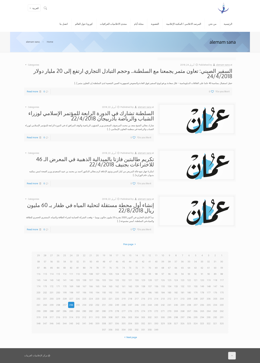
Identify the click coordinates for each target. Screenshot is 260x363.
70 (149, 267)
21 (90, 255)
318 (45, 317)
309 (104, 317)
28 (45, 255)
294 (202, 317)
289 (45, 311)
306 (123, 317)
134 (110, 280)
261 (38, 305)
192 (110, 292)
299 (169, 317)
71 (143, 267)
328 (169, 323)
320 (222, 323)
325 (189, 323)
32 (208, 261)
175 (222, 292)
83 (64, 267)
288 (51, 311)
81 (77, 267)
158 (143, 286)
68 (162, 267)
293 (208, 317)
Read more (32, 91)
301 (156, 317)
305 (130, 317)
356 (110, 329)
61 (208, 267)
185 (156, 292)
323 (202, 323)
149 (202, 286)
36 (182, 261)
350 (150, 329)
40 (156, 261)
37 (176, 261)
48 (104, 261)
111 (71, 274)
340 (91, 323)
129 (143, 280)
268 (182, 311)
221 (110, 298)
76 (110, 267)
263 (215, 311)
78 (97, 267)
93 (189, 274)
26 (58, 255)
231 (45, 298)
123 (182, 280)
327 (176, 323)
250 (110, 305)
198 (71, 292)
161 (123, 286)
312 (84, 317)
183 (169, 292)
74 (123, 267)
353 (130, 329)
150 (195, 286)
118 (215, 280)
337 (110, 323)
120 (202, 280)
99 (149, 274)
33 (202, 261)
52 (77, 261)
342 (78, 323)
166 (91, 286)
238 (189, 305)
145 (38, 280)
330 (156, 323)
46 (117, 261)
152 (182, 286)
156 (156, 286)
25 (64, 255)
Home (50, 41)
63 (195, 267)
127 (156, 280)
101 (136, 274)
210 (182, 298)
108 (91, 274)
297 (182, 317)
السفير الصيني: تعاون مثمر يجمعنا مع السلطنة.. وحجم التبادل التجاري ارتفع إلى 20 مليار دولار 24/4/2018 (132, 73)
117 (222, 280)
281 (97, 311)
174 (38, 286)
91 (202, 274)
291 (222, 317)
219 (123, 298)
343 (71, 323)
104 (117, 274)
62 (202, 267)
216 (143, 298)
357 (104, 329)
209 (189, 298)
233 (222, 305)
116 (38, 274)
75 (117, 267)
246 (136, 305)
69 (156, 267)
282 (91, 311)
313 (78, 317)
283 (84, 311)
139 (78, 280)
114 (51, 274)
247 (130, 305)
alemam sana (223, 64)
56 (51, 261)
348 (38, 323)
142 (58, 280)
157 (150, 286)
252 (97, 305)
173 (45, 286)
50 (90, 261)
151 (189, 286)
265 (202, 311)
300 (163, 317)
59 (221, 267)
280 (104, 311)
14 (136, 255)
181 (182, 292)
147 (215, 286)
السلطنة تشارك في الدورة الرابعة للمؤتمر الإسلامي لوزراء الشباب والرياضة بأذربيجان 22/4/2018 (91, 116)
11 (156, 255)
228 (65, 298)
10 (162, 255)
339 (97, 323)
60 (215, 267)
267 (189, 311)
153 (176, 286)
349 (156, 329)
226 (78, 298)
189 (130, 292)
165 (97, 286)
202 (45, 292)
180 (189, 292)
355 (117, 329)
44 (130, 261)
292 (215, 317)
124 (176, 280)
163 (110, 286)
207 (202, 298)
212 (169, 298)
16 (123, 255)
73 (130, 267)
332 (143, 323)
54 (64, 261)
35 (189, 261)
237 (195, 305)
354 (123, 329)
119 (208, 280)
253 (91, 305)
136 (97, 280)
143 (51, 280)
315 (65, 317)
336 (117, 323)
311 (91, 317)
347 (45, 323)
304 (136, 317)
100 (143, 274)
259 (51, 305)
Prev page (128, 244)
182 (176, 292)
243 (156, 305)
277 (123, 311)
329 (163, 323)
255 (78, 305)
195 (91, 292)
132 (123, 280)
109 (84, 274)
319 (38, 317)
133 (117, 280)
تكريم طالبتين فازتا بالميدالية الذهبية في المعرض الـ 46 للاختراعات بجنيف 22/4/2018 (95, 162)
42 (143, 261)
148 (208, 286)
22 (84, 255)
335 (123, 323)
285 (71, 311)
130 (136, 280)
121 (195, 280)
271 (163, 311)
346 (51, 323)
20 (97, 255)
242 (163, 305)
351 (143, 329)
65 (182, 267)
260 (45, 305)
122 (189, 280)
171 (58, 286)
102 (130, 274)
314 (71, 317)
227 (71, 298)
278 (117, 311)
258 (58, 305)
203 (38, 292)
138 (84, 280)
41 (149, 261)
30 (221, 261)
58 (38, 261)
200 (58, 292)
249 (117, 305)
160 (130, 286)
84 (58, 267)
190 (123, 292)
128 (150, 280)
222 (104, 298)
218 (130, 298)
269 (176, 311)
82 (71, 267)
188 (136, 292)
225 (84, 298)
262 (222, 311)
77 (104, 267)
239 (182, 305)
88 (221, 274)
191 (117, 292)
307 (117, 317)
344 (65, 323)
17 (117, 255)
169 (71, 286)
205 (215, 298)
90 (208, 274)
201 (51, 292)
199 (65, 292)
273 (150, 311)
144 (45, 280)
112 (65, 274)
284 (78, 311)
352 (136, 329)
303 (143, 317)
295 (195, 317)
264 (208, 311)
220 (117, 298)
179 (195, 292)
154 (169, 286)
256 (71, 305)
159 (136, 286)
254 (84, 305)
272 (156, 311)
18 (110, 255)
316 (58, 317)
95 (176, 274)
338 (104, 323)
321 (215, 323)
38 (169, 261)
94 (182, 274)
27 (51, 255)
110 (78, 274)
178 (202, 292)
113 (58, 274)
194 (97, 292)
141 (65, 280)
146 (222, 286)
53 (71, 261)
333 (136, 323)
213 (163, 298)
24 (71, 255)
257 (65, 305)
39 (162, 261)
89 (215, 274)
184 (163, 292)
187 (143, 292)
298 (176, 317)
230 (51, 298)
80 (84, 267)
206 (208, 298)
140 (71, 280)
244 (150, 305)
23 (77, 255)
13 (143, 255)
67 (169, 267)
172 (51, 286)
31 (215, 261)
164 (104, 286)
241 (169, 305)
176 (215, 292)
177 (208, 292)
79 (90, 267)
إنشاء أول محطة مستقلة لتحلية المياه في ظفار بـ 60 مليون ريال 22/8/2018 (90, 208)
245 (143, 305)
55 (58, 261)
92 (195, 274)
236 (202, 305)
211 (176, 298)
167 (84, 286)
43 (136, 261)
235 (208, 305)
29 (38, 255)
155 (163, 286)
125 (169, 280)
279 (110, 311)
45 (123, 261)
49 (97, 261)
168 (78, 286)
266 (195, 311)
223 (97, 298)
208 (195, 298)
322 (208, 323)
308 (110, 317)
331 (150, 323)
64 (189, 267)
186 (150, 292)
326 (182, 323)
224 (91, 298)
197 (78, 292)
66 (176, 267)
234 (215, 305)
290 (38, 311)
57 (45, 261)
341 (84, 323)
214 (156, 298)
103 (123, 274)
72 (136, 267)
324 (195, 323)
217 (136, 298)
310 (97, 317)
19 (104, 255)
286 (65, 311)
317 (51, 317)
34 (195, 261)
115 (45, 274)
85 (51, 267)
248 (123, 305)
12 (149, 255)
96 (169, 274)
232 (38, 298)
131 (130, 280)
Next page (131, 337)
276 (130, 311)
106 (104, 274)
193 (104, 292)
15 (130, 255)
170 (65, 286)
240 (176, 305)
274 (143, 311)
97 (162, 274)
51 (84, 261)
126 (163, 280)
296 (189, 317)
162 (117, 286)
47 (110, 261)
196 (84, 292)
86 (45, 267)
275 (136, 311)
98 (156, 274)
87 (38, 267)
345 (58, 323)
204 (222, 298)
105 (110, 274)
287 (58, 311)
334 (130, 323)
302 (150, 317)
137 (91, 280)
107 (97, 274)
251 (104, 305)
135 (104, 280)
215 (150, 298)
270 (169, 311)
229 (58, 298)
